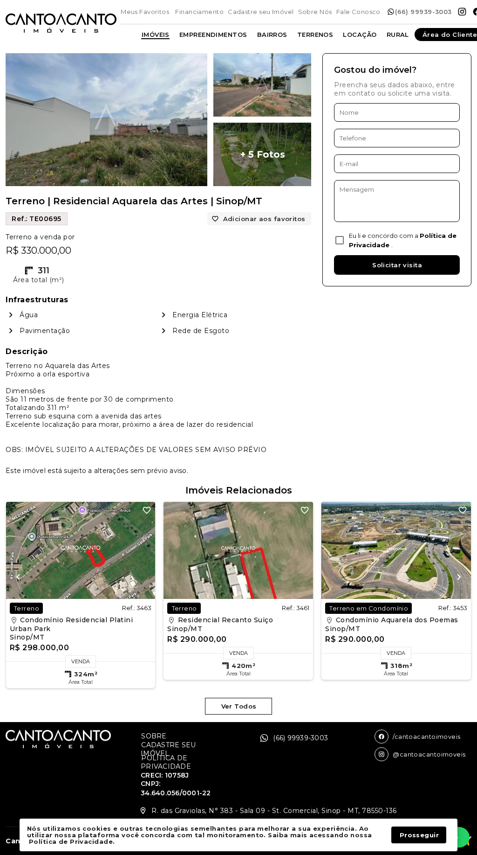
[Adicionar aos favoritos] (146, 510)
